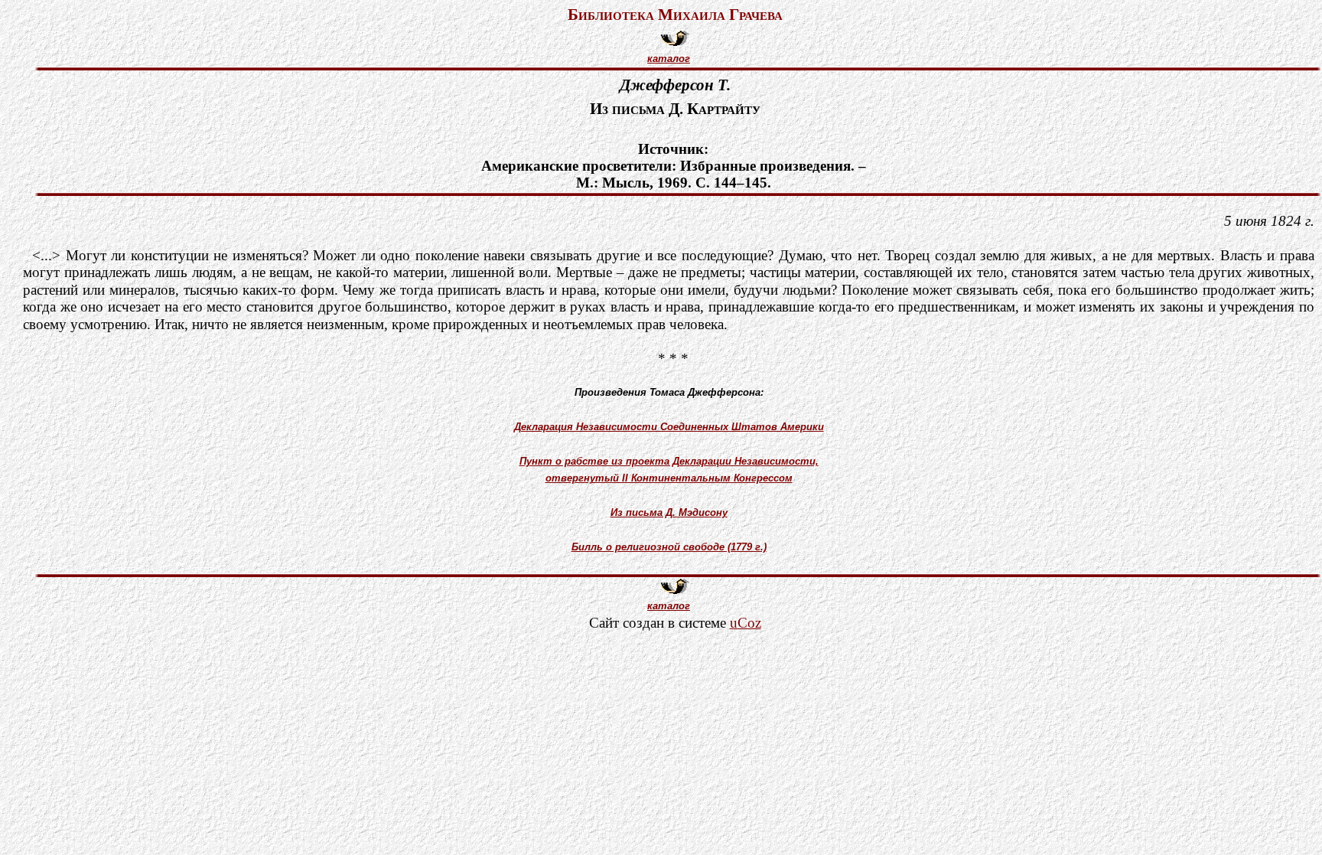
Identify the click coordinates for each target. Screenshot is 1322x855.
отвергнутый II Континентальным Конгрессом (669, 478)
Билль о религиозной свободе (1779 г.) (669, 547)
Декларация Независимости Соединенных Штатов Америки (669, 426)
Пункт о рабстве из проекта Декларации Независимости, (669, 461)
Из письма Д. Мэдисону (669, 512)
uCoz (745, 623)
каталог (668, 58)
